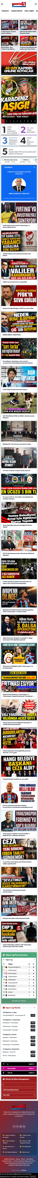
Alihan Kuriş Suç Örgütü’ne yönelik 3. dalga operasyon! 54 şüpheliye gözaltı (17, 639)
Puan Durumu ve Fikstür (9, 1147)
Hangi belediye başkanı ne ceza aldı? (15, 779)
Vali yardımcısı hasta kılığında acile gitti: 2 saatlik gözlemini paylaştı (31, 142)
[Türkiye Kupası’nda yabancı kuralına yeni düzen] (19, 241)
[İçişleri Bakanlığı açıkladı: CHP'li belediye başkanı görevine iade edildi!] (19, 932)
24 (34, 73)
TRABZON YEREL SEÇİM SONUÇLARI (19, 1165)
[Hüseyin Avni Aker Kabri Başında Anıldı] (19, 905)
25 (35, 73)
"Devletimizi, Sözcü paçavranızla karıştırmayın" (14, 891)
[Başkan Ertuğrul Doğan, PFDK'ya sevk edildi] (19, 295)
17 (24, 73)
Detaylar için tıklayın (19, 1001)
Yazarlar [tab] (8, 167)
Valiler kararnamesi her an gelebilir (12, 131)
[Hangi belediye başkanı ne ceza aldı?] (19, 766)
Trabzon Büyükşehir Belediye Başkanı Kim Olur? (18, 1163)
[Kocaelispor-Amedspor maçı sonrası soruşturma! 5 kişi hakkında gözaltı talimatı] (19, 348)
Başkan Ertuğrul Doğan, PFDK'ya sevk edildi (18, 308)
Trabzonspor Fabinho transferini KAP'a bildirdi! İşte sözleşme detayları (16, 834)
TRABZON (5, 11)
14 (20, 73)
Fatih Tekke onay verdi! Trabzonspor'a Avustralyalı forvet (16, 226)
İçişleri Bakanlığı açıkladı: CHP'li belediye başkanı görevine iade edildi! (17, 945)
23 (33, 73)
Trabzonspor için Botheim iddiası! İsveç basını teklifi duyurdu (13, 142)
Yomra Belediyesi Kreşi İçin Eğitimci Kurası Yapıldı (17, 526)
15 (21, 73)
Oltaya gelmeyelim (31, 131)
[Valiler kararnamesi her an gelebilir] (19, 269)
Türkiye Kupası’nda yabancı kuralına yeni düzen (17, 254)
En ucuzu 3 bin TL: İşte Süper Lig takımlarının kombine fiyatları (18, 497)
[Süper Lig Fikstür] (34, 1008)
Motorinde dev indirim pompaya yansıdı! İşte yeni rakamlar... (19, 16)
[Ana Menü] (2, 4)
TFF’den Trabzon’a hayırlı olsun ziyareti (16, 470)
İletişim (18, 1159)
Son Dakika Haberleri (11, 1152)
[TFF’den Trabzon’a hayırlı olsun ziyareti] (19, 457)
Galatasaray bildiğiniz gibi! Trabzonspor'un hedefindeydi (18, 667)
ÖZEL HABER (29, 11)
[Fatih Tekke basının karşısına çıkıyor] (19, 376)
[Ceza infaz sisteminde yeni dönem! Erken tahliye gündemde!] (19, 849)
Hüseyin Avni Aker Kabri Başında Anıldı (16, 918)
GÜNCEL (9, 127)
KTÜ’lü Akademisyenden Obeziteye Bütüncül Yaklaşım (18, 554)
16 (23, 73)
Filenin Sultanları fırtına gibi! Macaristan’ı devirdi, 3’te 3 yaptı (17, 751)
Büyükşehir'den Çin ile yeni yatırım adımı (17, 444)
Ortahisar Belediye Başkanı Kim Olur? (24, 1161)
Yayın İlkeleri (29, 1159)
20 (28, 73)
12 (17, 73)
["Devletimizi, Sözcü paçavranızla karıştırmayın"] (19, 877)
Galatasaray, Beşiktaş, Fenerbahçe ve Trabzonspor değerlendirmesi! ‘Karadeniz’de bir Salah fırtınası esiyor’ (19, 695)
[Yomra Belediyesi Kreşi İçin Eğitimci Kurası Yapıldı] (19, 512)
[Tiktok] (20, 1126)
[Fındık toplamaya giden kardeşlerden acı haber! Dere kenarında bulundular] (19, 568)
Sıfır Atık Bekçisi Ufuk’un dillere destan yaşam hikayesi (18, 416)
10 (14, 73)
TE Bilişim (23, 1170)
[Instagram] (17, 1126)
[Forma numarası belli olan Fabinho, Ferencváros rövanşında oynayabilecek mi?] (19, 792)
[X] (14, 1126)
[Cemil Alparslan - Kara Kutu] (19, 184)
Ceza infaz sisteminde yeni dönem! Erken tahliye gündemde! (17, 862)
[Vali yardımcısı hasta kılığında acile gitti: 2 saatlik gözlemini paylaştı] (19, 710)
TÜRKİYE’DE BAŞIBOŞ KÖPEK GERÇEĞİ (19, 173)
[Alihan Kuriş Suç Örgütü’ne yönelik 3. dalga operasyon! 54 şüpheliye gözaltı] (19, 625)
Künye (23, 1159)
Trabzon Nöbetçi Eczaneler (9, 1136)
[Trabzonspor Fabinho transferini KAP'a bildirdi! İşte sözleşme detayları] (19, 821)
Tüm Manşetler (26, 1146)
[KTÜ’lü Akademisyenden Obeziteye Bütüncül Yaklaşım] (19, 540)
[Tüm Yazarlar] (34, 167)
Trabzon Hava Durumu (25, 1136)
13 (18, 73)
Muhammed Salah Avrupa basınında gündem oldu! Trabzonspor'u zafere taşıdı (18, 610)
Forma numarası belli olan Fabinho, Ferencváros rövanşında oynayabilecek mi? (18, 806)
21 (30, 73)
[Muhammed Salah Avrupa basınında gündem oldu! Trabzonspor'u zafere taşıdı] (19, 597)
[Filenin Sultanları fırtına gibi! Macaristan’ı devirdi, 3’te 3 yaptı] (19, 738)
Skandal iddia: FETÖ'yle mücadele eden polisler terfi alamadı (22, 153)
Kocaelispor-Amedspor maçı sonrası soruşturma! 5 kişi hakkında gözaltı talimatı (18, 362)
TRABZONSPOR (16, 11)
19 (27, 73)
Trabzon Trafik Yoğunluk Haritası (25, 1142)
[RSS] (24, 1126)
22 (31, 73)
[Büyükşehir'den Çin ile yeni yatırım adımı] (19, 431)
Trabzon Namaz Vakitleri (9, 1142)
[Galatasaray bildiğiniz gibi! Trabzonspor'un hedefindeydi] (19, 653)
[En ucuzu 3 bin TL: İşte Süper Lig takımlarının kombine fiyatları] (19, 484)
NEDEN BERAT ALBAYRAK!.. (12, 335)
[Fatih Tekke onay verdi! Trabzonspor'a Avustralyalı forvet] (19, 212)
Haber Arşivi (25, 1152)
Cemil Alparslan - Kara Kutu (19, 193)
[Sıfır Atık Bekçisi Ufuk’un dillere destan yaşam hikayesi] (19, 403)
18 (26, 73)
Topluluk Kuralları (7, 1161)
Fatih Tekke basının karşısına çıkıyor (15, 389)
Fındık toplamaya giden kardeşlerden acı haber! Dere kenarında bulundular (17, 582)
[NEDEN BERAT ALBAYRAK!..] (19, 322)
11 (16, 73)
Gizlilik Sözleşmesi (9, 1159)
